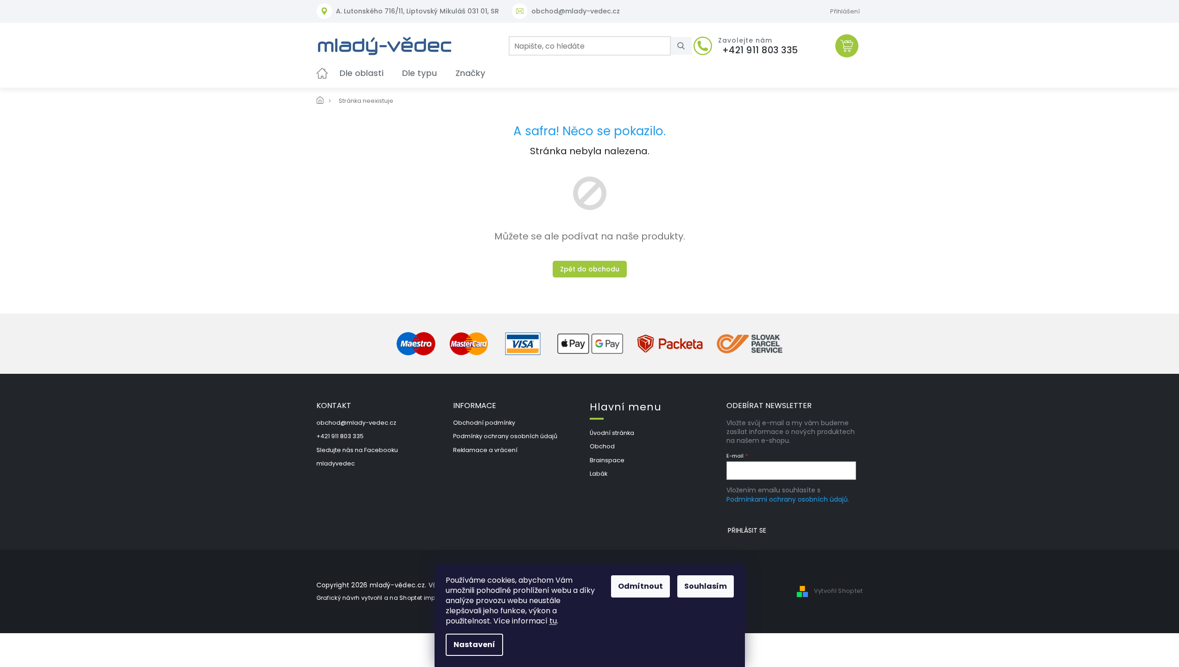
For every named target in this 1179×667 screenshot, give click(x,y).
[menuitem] (322, 73)
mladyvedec (335, 463)
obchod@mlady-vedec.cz (356, 423)
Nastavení (474, 644)
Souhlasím (705, 586)
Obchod (602, 446)
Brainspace (607, 460)
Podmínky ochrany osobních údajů (505, 436)
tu (553, 621)
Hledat (685, 45)
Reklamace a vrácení (485, 450)
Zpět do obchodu (589, 269)
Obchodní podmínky (484, 423)
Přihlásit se (747, 530)
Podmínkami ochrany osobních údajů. (787, 499)
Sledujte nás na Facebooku (357, 450)
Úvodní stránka (612, 433)
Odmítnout (640, 586)
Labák (598, 474)
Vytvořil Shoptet (838, 591)
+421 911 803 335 (340, 436)
